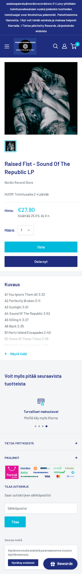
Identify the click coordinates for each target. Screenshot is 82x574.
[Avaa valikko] (7, 46)
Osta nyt (41, 261)
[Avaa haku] (55, 46)
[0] (74, 46)
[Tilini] (64, 46)
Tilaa (15, 522)
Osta (41, 247)
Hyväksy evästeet (23, 562)
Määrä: (10, 230)
